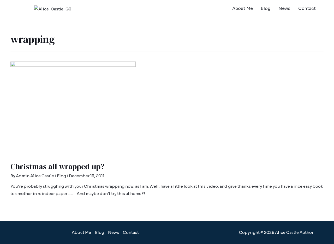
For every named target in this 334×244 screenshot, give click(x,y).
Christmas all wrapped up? (57, 166)
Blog (266, 8)
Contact (307, 8)
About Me (242, 8)
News (284, 8)
